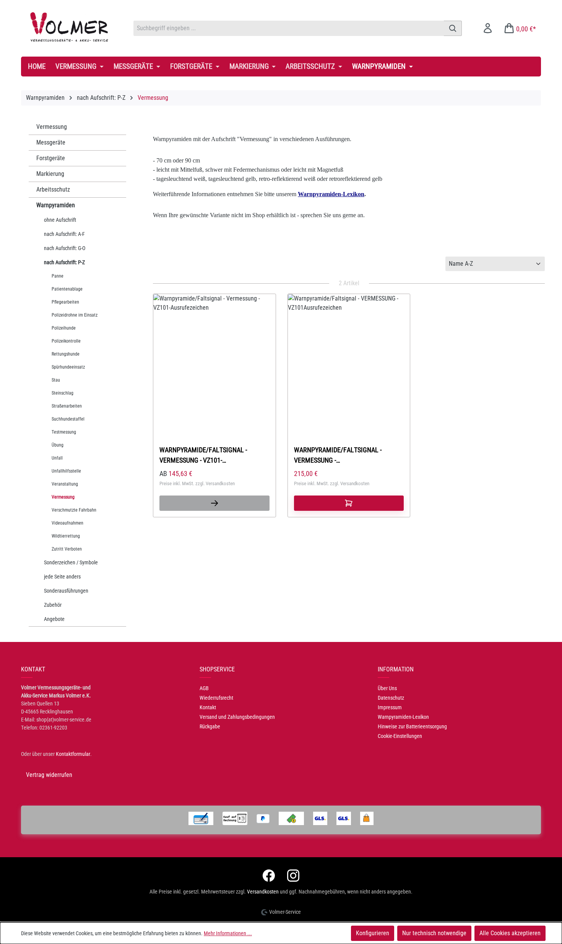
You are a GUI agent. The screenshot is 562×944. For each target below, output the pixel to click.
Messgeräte (50, 142)
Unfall (57, 458)
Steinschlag (62, 393)
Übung (57, 445)
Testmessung (64, 432)
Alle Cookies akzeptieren (510, 933)
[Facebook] (269, 875)
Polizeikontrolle (66, 341)
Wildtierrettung (66, 536)
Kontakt (208, 707)
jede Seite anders (62, 577)
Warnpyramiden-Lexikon (403, 717)
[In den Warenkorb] (349, 503)
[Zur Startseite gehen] (69, 27)
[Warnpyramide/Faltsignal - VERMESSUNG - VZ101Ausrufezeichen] (349, 357)
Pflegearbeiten (65, 302)
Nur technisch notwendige (434, 933)
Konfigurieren (372, 933)
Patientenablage (67, 289)
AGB (204, 688)
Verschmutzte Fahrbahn (74, 510)
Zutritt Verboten (67, 549)
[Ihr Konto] (487, 28)
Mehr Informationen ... (228, 933)
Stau (56, 380)
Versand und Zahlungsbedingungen (237, 717)
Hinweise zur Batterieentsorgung (412, 726)
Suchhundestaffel (68, 419)
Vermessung (51, 126)
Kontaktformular (73, 754)
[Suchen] (453, 28)
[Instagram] (293, 875)
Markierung (50, 173)
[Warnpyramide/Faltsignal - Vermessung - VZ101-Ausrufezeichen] (214, 357)
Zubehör (53, 605)
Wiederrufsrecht (216, 698)
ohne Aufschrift (60, 220)
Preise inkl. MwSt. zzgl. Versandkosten (197, 483)
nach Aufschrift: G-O (64, 248)
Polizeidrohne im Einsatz (74, 315)
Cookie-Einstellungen (400, 736)
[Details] (214, 503)
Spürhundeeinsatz (68, 367)
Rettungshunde (66, 354)
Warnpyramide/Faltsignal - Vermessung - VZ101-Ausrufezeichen (203, 455)
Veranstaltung (65, 484)
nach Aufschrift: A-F (64, 234)
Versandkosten (263, 892)
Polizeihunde (64, 328)
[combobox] (288, 28)
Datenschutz (391, 698)
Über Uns (387, 688)
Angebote (54, 619)
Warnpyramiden (55, 205)
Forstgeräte (50, 158)
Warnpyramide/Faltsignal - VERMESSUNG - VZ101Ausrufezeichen (338, 455)
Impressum (390, 707)
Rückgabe (210, 726)
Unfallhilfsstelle (66, 471)
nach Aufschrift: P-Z (64, 262)
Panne (57, 276)
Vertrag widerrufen (49, 774)
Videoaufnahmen (67, 523)
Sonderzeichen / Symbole (71, 562)
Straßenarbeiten (67, 406)
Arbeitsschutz (53, 189)
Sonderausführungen (66, 591)
